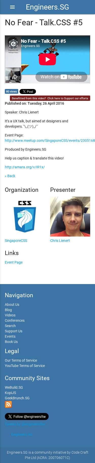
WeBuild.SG (14, 387)
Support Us (13, 331)
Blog (8, 310)
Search (10, 326)
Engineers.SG (47, 7)
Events (10, 336)
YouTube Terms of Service (25, 366)
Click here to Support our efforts (67, 98)
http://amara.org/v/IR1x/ (25, 167)
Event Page (14, 262)
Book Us (11, 342)
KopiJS (10, 393)
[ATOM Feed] (8, 407)
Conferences (15, 320)
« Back (10, 176)
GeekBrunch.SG (17, 398)
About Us (12, 305)
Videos (10, 315)
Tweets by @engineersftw (25, 424)
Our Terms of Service (21, 360)
